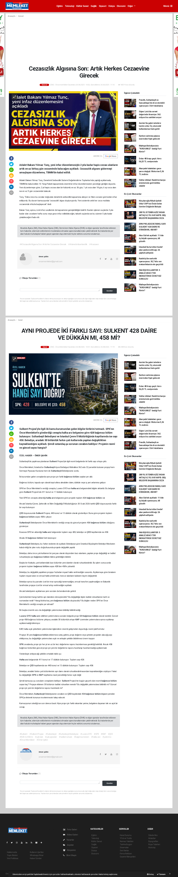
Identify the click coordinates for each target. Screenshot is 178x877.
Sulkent (53, 461)
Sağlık (94, 6)
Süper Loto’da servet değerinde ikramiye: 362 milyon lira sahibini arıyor (150, 114)
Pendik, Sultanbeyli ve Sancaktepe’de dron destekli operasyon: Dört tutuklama (152, 103)
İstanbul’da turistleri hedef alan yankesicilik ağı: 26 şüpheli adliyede (151, 250)
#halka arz (95, 737)
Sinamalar (124, 847)
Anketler (152, 838)
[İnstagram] (18, 842)
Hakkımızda (12, 852)
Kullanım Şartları (37, 852)
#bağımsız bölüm (81, 737)
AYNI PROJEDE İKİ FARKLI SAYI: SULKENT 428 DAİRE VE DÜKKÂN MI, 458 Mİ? (152, 227)
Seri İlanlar (124, 850)
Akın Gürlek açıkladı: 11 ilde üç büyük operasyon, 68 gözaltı (151, 238)
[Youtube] (23, 842)
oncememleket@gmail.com (50, 261)
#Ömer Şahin (42, 740)
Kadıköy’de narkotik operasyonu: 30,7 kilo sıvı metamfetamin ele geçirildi (151, 261)
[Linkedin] (28, 842)
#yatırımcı (106, 737)
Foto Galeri (72, 829)
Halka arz (24, 659)
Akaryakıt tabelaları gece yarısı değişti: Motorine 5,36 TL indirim (151, 171)
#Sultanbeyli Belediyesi (68, 734)
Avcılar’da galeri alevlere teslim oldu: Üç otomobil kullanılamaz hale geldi (150, 126)
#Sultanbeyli (51, 734)
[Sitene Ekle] (42, 842)
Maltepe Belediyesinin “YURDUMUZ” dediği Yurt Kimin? (150, 149)
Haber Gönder (36, 858)
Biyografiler (153, 841)
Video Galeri (72, 835)
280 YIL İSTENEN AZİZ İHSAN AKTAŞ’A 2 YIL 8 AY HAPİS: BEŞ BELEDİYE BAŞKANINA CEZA (152, 215)
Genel (20, 320)
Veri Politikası (12, 858)
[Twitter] (13, 842)
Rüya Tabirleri (154, 844)
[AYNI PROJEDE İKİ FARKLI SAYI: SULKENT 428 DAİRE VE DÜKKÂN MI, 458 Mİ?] (63, 384)
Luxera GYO (25, 616)
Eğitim (60, 6)
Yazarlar (70, 840)
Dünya (111, 6)
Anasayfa (12, 16)
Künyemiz (71, 850)
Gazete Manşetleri (128, 857)
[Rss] (32, 842)
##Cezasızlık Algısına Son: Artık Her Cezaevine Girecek (43, 244)
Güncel (21, 16)
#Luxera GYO (86, 734)
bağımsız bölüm (72, 476)
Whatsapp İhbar (36, 855)
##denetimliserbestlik (77, 244)
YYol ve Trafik (126, 838)
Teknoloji (69, 6)
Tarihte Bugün (126, 844)
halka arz (75, 488)
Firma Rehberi (126, 853)
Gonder (110, 291)
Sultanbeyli (49, 467)
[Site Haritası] (37, 842)
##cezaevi (94, 244)
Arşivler (70, 845)
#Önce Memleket (27, 740)
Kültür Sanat (82, 6)
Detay (151, 874)
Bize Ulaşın (71, 855)
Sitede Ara (152, 835)
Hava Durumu (126, 835)
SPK (21, 644)
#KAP (103, 734)
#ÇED (110, 734)
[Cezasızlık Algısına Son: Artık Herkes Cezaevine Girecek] (63, 121)
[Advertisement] (89, 41)
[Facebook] (8, 842)
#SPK (96, 734)
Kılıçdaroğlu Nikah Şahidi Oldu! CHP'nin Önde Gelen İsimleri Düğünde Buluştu (150, 204)
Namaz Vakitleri (126, 841)
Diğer (131, 6)
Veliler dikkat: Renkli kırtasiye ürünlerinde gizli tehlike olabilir (152, 183)
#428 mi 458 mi (26, 737)
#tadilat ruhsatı (65, 737)
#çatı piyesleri (51, 737)
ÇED (98, 503)
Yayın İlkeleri (12, 855)
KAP (77, 619)
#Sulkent (23, 734)
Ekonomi (121, 6)
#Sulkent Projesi (36, 734)
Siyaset (102, 6)
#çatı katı (39, 737)
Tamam (162, 874)
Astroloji (151, 847)
